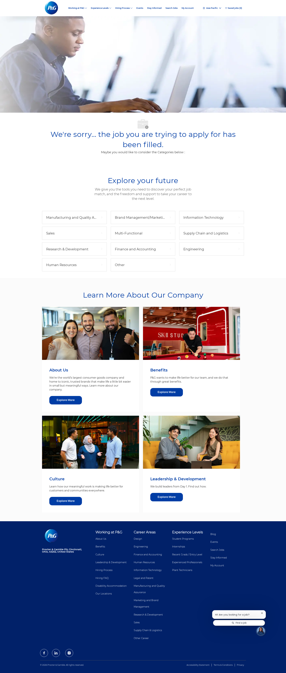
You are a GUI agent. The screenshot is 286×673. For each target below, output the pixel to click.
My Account (188, 8)
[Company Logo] (54, 8)
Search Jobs (172, 8)
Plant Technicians (182, 570)
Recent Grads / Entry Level (187, 554)
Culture (99, 554)
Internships (178, 546)
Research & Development (148, 614)
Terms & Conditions (223, 665)
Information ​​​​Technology (148, 570)
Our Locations (103, 593)
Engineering (141, 546)
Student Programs (183, 538)
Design (138, 538)
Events (139, 8)
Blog (213, 534)
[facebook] (44, 653)
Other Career (141, 638)
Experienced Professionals (187, 562)
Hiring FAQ (102, 578)
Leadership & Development (111, 562)
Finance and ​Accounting (148, 554)
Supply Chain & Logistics (148, 630)
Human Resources (144, 562)
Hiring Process (104, 570)
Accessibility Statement (198, 665)
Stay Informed (154, 8)
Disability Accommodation (111, 585)
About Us (100, 538)
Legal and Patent (143, 578)
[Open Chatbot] (261, 631)
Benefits (100, 546)
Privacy (240, 665)
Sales (137, 622)
